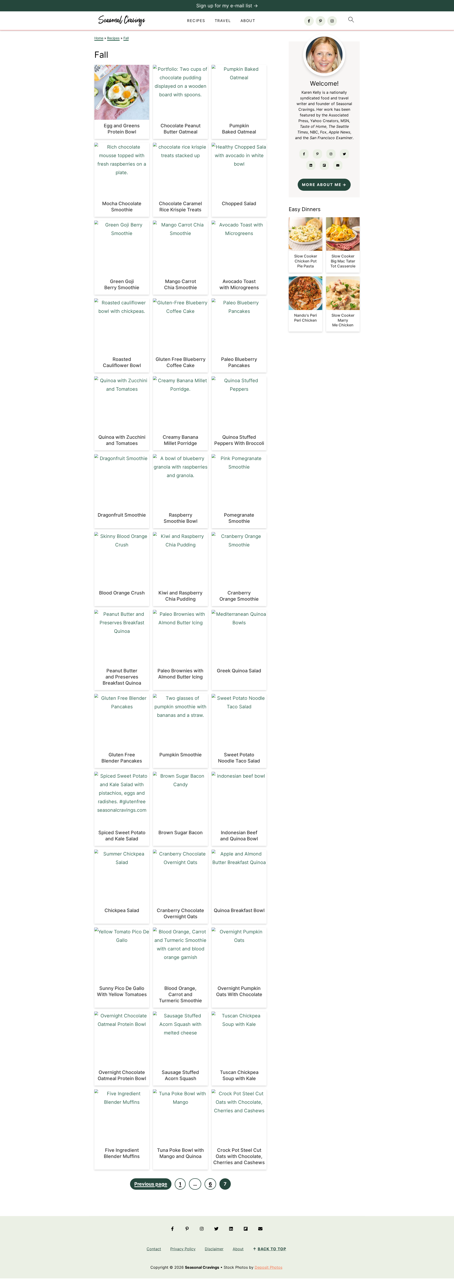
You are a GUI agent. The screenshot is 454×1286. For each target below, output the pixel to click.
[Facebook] (309, 21)
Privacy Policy (183, 1248)
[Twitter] (344, 154)
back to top (272, 1248)
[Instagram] (332, 21)
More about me (321, 184)
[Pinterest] (320, 21)
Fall (126, 38)
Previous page (150, 1184)
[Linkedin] (310, 165)
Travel (223, 20)
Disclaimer (214, 1248)
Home (98, 38)
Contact (154, 1248)
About (247, 20)
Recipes (196, 20)
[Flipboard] (324, 165)
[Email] (337, 165)
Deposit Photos (268, 1267)
